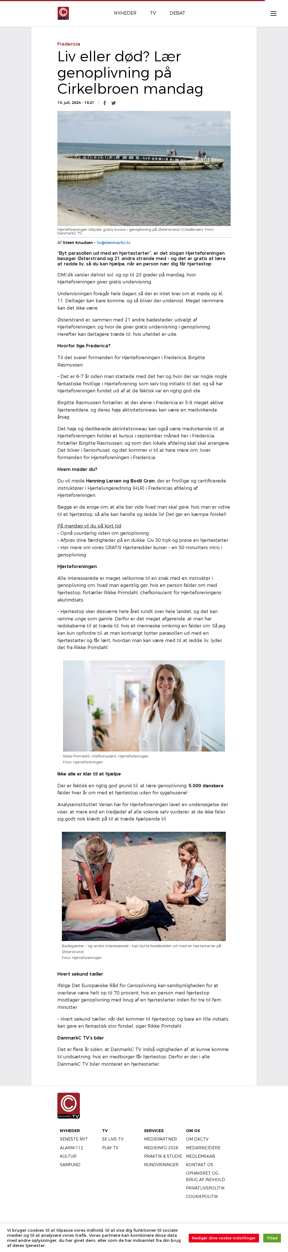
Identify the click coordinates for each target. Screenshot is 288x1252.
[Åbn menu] (270, 13)
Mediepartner (160, 1139)
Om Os (193, 1130)
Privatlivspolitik (205, 1188)
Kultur (68, 1156)
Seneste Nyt (74, 1139)
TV (105, 1130)
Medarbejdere (203, 1147)
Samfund (70, 1164)
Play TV (110, 1147)
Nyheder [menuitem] (125, 13)
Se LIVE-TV (112, 1139)
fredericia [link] (68, 44)
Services (154, 1130)
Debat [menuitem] (177, 13)
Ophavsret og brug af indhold (205, 1176)
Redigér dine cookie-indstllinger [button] (224, 1238)
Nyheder (70, 1130)
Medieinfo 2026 (161, 1147)
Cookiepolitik (202, 1196)
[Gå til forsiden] (63, 12)
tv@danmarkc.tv (113, 242)
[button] (104, 102)
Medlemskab (200, 1156)
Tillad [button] (272, 1238)
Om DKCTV (197, 1139)
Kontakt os (199, 1164)
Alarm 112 (71, 1147)
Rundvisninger (161, 1164)
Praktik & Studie (163, 1156)
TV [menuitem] (153, 13)
